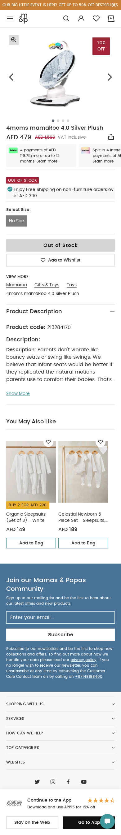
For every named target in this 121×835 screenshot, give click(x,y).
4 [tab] (68, 120)
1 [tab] (53, 120)
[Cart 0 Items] (111, 18)
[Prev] (11, 77)
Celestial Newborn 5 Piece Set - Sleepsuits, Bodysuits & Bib (81, 518)
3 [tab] (63, 120)
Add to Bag (31, 543)
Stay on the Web (32, 822)
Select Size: (18, 210)
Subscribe (60, 634)
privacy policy (83, 660)
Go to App (89, 822)
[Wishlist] (48, 442)
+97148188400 (88, 676)
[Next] (110, 77)
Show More (18, 394)
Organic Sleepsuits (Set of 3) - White (26, 517)
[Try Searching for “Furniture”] (66, 19)
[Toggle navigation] (10, 19)
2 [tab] (58, 120)
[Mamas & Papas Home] (23, 19)
